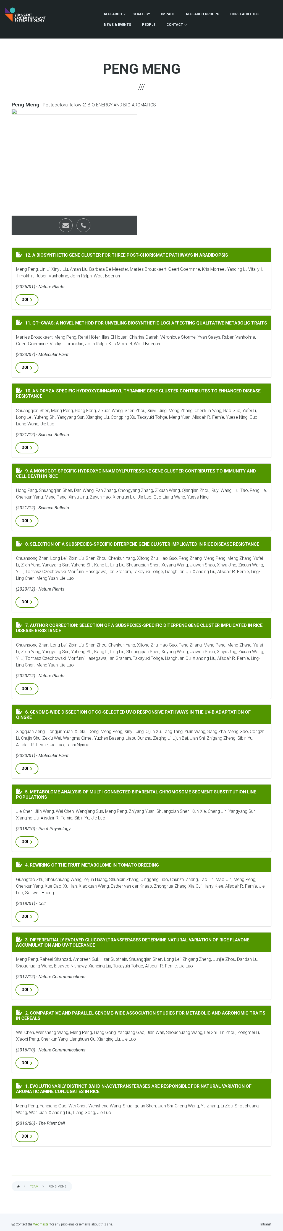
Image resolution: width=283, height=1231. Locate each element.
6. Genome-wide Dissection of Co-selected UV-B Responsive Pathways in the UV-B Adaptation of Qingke (133, 714)
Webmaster (41, 1224)
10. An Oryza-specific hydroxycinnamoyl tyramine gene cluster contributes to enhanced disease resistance (138, 393)
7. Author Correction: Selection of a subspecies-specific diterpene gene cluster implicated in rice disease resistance (143, 627)
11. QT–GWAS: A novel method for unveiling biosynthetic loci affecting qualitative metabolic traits (145, 323)
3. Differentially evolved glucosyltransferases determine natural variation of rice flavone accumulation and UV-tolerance (143, 942)
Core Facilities (244, 14)
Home (18, 1186)
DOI (25, 299)
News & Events (117, 24)
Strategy (141, 14)
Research (113, 14)
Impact (168, 14)
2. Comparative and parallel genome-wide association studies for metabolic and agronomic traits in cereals (140, 1015)
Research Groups (202, 14)
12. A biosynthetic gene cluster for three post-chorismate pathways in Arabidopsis (125, 255)
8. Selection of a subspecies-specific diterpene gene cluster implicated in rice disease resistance (141, 544)
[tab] (141, 255)
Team (34, 1186)
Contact (174, 24)
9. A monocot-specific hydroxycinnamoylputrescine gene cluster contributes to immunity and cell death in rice (143, 473)
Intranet (265, 1224)
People (148, 24)
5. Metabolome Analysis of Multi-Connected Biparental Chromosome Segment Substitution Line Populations (137, 794)
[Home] (25, 14)
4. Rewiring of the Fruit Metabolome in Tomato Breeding (91, 865)
